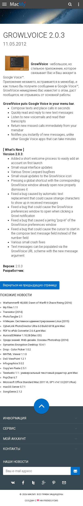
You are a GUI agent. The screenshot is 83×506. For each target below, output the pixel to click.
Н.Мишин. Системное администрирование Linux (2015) (36, 321)
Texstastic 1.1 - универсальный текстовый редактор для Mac (40, 372)
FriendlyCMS (50, 500)
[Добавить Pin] (54, 482)
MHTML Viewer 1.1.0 (15, 354)
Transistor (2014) (13, 311)
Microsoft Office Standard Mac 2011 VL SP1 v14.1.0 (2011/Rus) (39, 382)
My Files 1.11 (10, 307)
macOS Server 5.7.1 (14, 386)
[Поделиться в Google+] (44, 482)
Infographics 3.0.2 (13, 363)
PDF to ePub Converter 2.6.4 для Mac (24, 330)
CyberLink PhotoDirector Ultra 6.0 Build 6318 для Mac (34, 326)
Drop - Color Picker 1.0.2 (17, 349)
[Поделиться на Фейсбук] (23, 482)
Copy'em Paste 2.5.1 (14, 368)
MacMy (32, 494)
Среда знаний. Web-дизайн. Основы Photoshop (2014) (35, 339)
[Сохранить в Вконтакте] (13, 482)
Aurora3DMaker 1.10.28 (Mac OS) (22, 335)
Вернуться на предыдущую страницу (30, 285)
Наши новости (15, 462)
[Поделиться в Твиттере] (33, 482)
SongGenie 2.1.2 (12, 391)
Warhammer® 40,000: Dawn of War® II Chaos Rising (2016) (37, 302)
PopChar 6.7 (10, 377)
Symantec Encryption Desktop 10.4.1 (24, 344)
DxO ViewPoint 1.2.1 (14, 358)
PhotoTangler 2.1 (12, 316)
